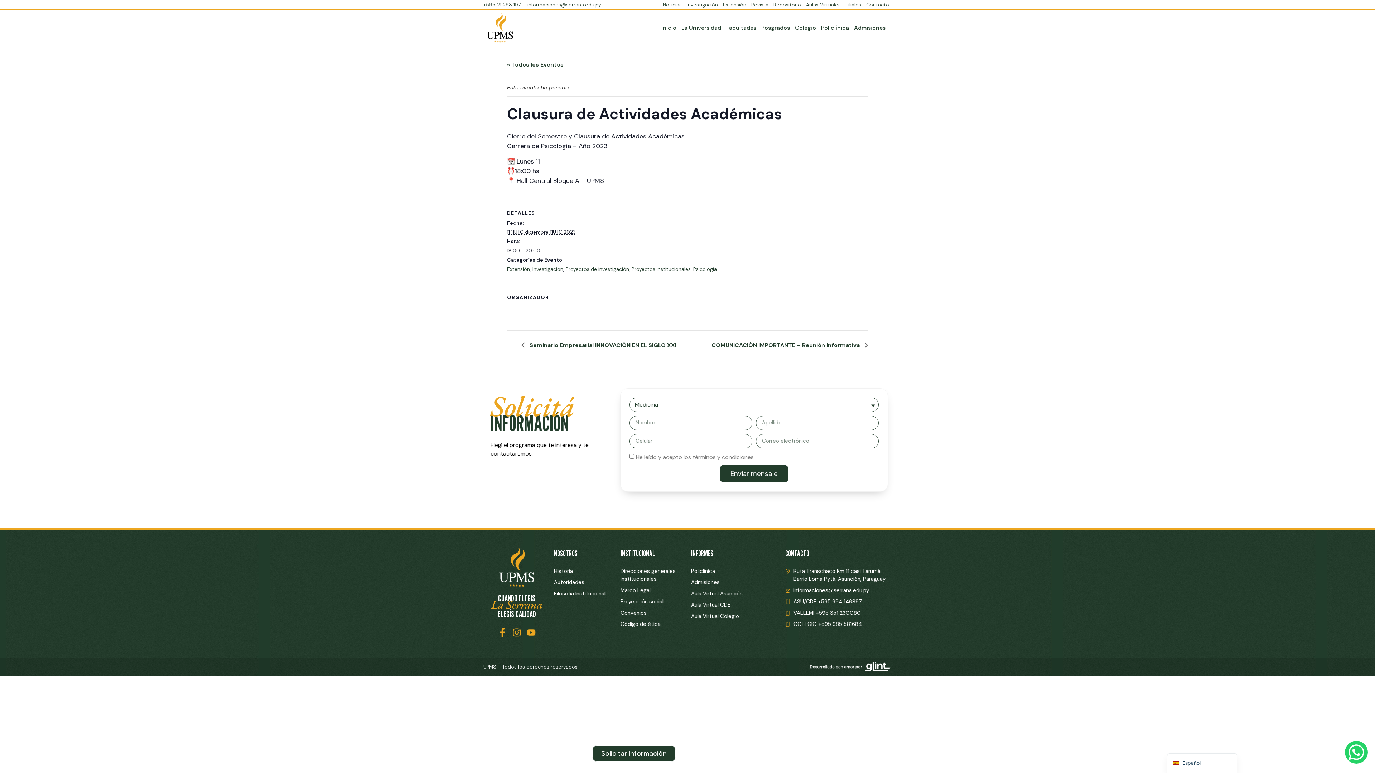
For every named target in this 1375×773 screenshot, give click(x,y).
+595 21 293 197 (502, 4)
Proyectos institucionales (661, 269)
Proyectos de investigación (597, 269)
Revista (759, 4)
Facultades (741, 27)
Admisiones (870, 27)
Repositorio (787, 4)
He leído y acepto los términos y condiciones (695, 457)
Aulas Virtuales (823, 4)
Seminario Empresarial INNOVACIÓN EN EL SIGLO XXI (602, 345)
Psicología (705, 269)
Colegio (805, 27)
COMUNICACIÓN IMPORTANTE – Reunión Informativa (786, 345)
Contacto (877, 4)
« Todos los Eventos (535, 64)
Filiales (853, 4)
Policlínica (835, 27)
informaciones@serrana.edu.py (564, 4)
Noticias (672, 4)
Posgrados (775, 27)
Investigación (702, 4)
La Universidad (701, 27)
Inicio (668, 27)
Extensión (734, 4)
